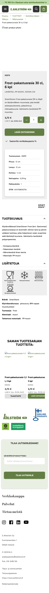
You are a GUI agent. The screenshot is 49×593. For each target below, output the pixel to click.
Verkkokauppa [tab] (13, 496)
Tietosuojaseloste (9, 573)
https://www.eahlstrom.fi (12, 578)
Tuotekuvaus (12, 218)
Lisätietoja (10, 263)
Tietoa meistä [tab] (12, 511)
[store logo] (15, 419)
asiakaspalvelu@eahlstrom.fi (13, 557)
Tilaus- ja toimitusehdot (12, 569)
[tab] (24, 218)
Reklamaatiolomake (10, 584)
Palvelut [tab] (8, 504)
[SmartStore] (42, 206)
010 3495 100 (11, 561)
